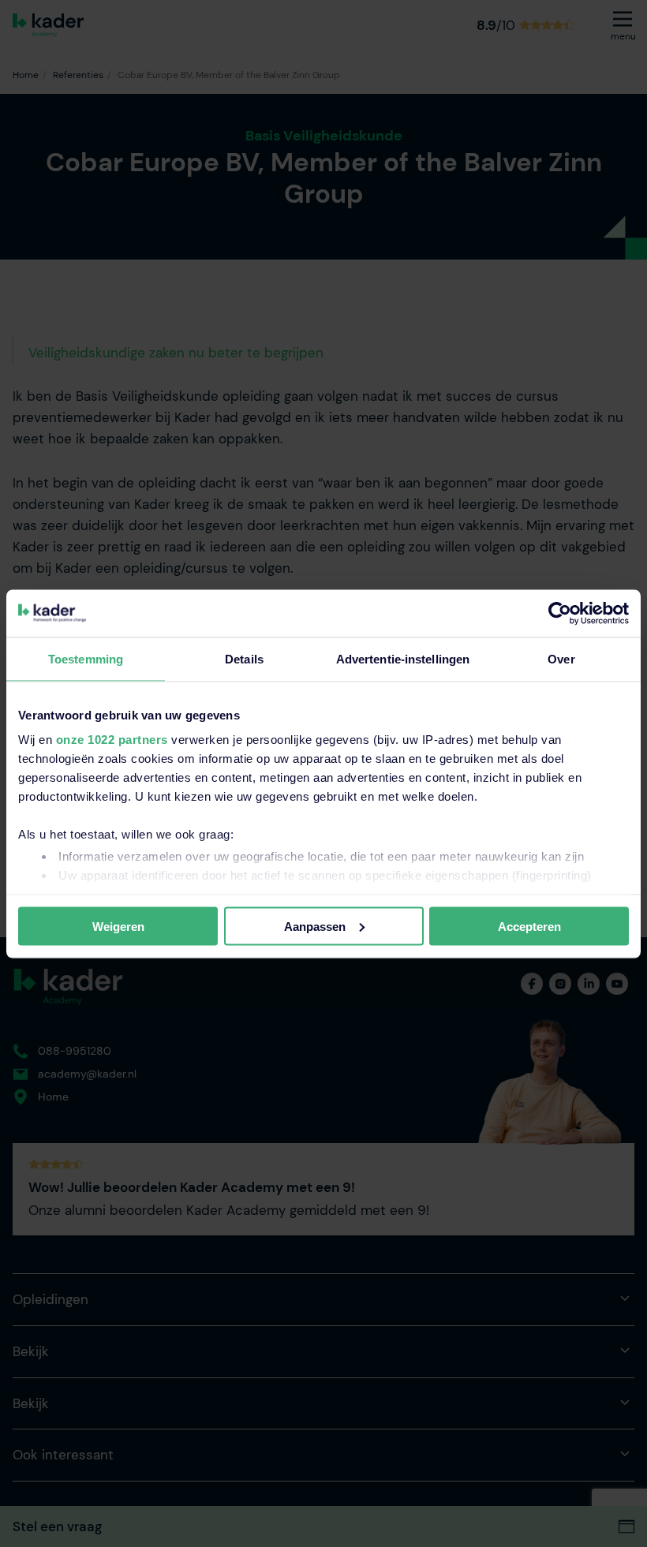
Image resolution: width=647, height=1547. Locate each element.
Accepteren (529, 925)
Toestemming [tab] (85, 658)
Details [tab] (244, 658)
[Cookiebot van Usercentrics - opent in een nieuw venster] (560, 613)
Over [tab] (561, 658)
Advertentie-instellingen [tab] (402, 658)
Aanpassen (315, 925)
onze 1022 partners (112, 739)
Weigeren (118, 925)
